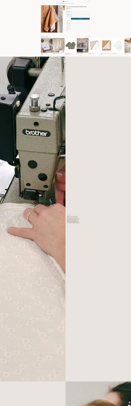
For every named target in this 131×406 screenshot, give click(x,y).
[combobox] (129, 405)
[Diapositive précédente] (41, 19)
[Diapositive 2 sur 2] (64, 9)
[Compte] (88, 1)
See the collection (88, 36)
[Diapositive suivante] (62, 19)
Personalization (68, 27)
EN (129, 405)
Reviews (67, 30)
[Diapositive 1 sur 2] (64, 6)
